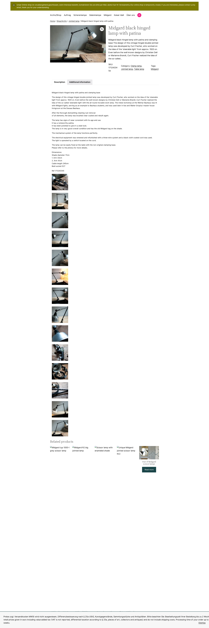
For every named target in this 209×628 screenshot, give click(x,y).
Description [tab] (59, 82)
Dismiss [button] (202, 623)
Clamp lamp (136, 66)
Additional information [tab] (79, 82)
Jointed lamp (74, 21)
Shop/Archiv (62, 21)
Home (52, 21)
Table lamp (139, 69)
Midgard (154, 69)
